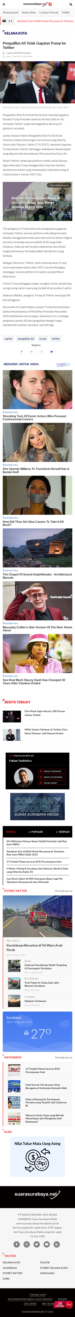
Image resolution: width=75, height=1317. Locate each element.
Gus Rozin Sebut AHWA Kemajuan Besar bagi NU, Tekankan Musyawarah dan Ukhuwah (35, 880)
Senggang (47, 1273)
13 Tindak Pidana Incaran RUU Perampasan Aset (34, 861)
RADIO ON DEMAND (53, 777)
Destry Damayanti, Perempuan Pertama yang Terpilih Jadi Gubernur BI (46, 1102)
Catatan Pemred (48, 12)
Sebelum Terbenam (35, 1000)
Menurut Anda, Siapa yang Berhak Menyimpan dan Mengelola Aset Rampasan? (44, 1118)
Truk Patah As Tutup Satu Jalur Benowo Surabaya (42, 984)
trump (42, 338)
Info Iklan (48, 1303)
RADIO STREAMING (52, 771)
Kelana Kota (29, 12)
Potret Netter (12, 1273)
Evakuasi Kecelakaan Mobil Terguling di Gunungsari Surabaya (46, 966)
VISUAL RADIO (50, 783)
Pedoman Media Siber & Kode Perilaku (30, 1299)
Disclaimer (30, 1303)
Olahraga (10, 1267)
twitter (56, 338)
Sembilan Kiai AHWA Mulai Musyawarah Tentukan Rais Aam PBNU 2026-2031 (35, 853)
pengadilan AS (26, 338)
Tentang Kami (10, 12)
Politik (66, 12)
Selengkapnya (63, 890)
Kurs (6, 1278)
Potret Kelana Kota (54, 1267)
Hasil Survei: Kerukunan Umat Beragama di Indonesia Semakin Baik (46, 1086)
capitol (8, 338)
